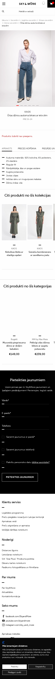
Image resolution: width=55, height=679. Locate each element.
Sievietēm (15, 20)
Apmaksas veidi (9, 521)
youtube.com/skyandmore (18, 620)
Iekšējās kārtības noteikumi (15, 530)
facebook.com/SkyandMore (18, 616)
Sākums (5, 20)
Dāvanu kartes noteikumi (14, 563)
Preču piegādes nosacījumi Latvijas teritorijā (23, 517)
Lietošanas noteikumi (12, 554)
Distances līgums (10, 550)
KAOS (27, 111)
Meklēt (3, 11)
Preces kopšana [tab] (27, 148)
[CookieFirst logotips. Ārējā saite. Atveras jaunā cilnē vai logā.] (3, 642)
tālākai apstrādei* (41, 462)
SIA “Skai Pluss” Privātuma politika (18, 559)
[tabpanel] (26, 68)
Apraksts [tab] (7, 148)
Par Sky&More (8, 588)
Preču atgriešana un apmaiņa (16, 525)
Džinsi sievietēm (11, 23)
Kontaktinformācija (11, 596)
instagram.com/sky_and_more (20, 625)
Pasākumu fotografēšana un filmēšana (20, 567)
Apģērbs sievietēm (29, 20)
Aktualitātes (7, 592)
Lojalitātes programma (13, 513)
